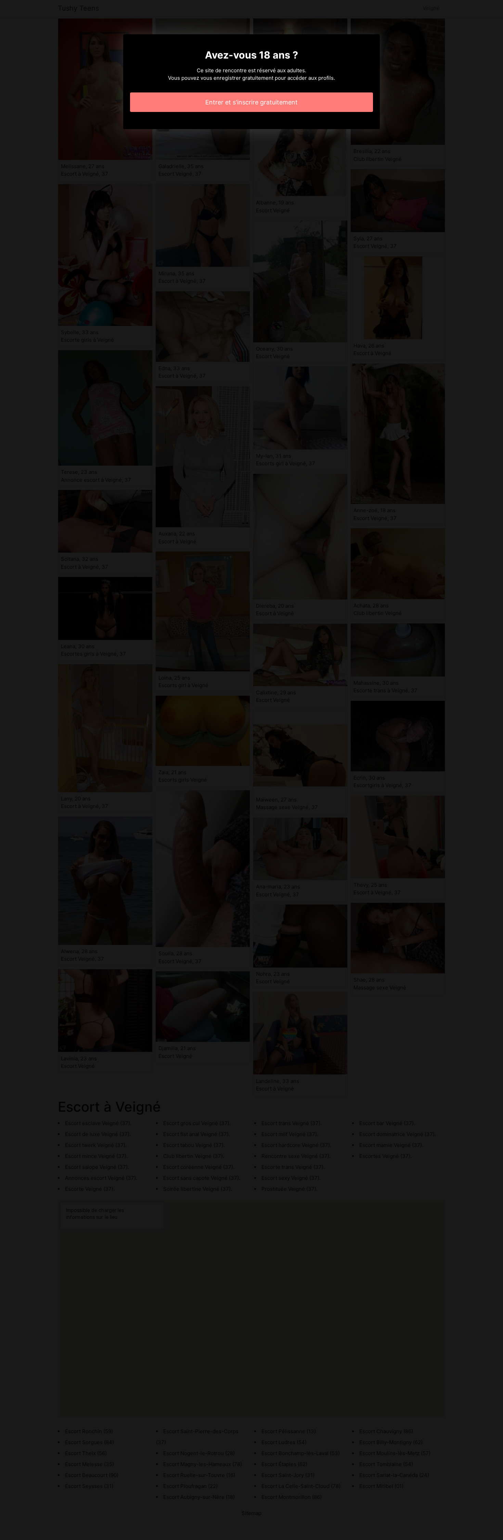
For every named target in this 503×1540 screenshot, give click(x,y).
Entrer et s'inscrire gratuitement (251, 102)
